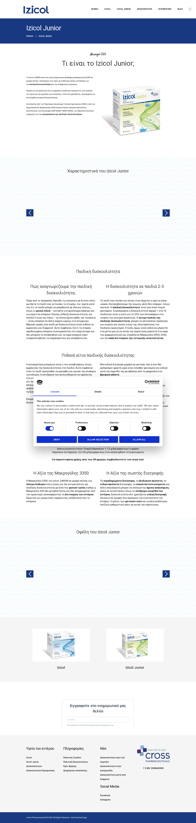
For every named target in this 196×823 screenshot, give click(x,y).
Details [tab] (98, 391)
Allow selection (98, 439)
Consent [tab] (55, 391)
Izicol (29, 757)
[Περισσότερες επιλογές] (190, 9)
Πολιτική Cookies (72, 757)
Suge (84, 817)
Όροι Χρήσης (69, 766)
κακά (104, 304)
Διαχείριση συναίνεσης (75, 770)
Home (29, 36)
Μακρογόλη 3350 (82, 77)
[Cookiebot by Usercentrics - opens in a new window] (146, 382)
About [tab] (141, 391)
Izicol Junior (32, 762)
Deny (57, 439)
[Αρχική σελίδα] (30, 7)
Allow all (139, 439)
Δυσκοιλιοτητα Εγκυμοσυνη (40, 770)
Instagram (105, 799)
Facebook (105, 795)
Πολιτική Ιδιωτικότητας (75, 762)
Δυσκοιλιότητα (34, 766)
